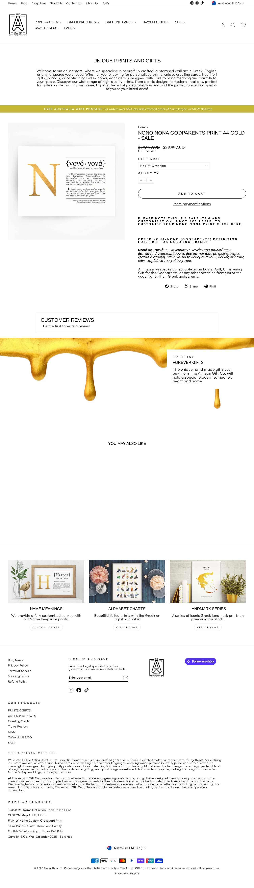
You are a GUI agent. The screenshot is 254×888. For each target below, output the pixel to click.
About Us (92, 3)
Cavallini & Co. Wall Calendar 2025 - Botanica (40, 836)
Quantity (148, 173)
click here (229, 224)
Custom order (46, 627)
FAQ (106, 3)
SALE (68, 28)
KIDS (178, 22)
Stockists (56, 3)
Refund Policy (17, 681)
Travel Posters (155, 22)
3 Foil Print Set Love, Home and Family (35, 826)
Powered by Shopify (127, 873)
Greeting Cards (119, 22)
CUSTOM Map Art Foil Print (27, 815)
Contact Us (74, 3)
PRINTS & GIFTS (47, 22)
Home (12, 3)
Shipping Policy (18, 676)
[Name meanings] (46, 581)
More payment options (192, 204)
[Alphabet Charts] (127, 581)
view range (127, 627)
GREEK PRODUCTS (82, 22)
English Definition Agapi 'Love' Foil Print (36, 831)
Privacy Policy (18, 665)
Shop (24, 3)
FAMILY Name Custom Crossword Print (35, 820)
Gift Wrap (149, 159)
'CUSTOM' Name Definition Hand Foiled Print (39, 810)
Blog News (39, 3)
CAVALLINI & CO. (46, 28)
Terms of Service (19, 671)
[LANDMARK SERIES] (208, 581)
